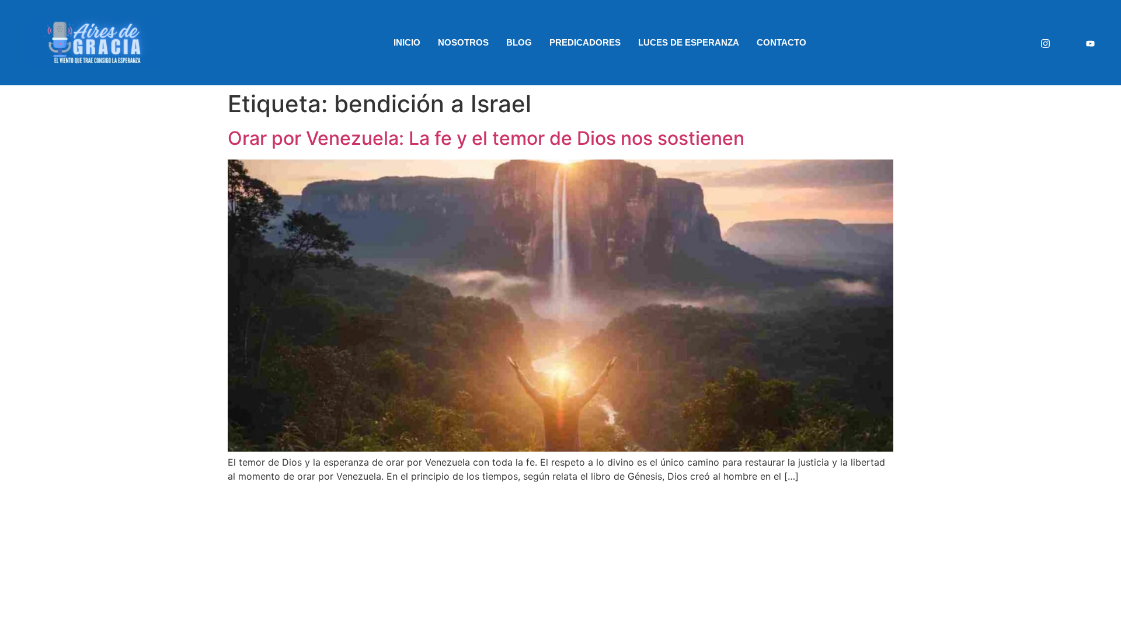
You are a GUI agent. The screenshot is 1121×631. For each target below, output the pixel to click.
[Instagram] (1045, 43)
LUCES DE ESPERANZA (688, 42)
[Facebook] (1067, 43)
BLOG (519, 42)
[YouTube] (1090, 43)
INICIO (407, 42)
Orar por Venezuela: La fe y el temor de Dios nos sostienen (486, 138)
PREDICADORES (585, 42)
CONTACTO (781, 42)
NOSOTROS (463, 42)
